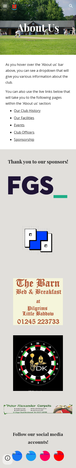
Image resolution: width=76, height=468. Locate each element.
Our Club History (27, 110)
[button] (5, 6)
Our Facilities (24, 118)
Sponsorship (24, 139)
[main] (38, 27)
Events (19, 125)
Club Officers (24, 132)
